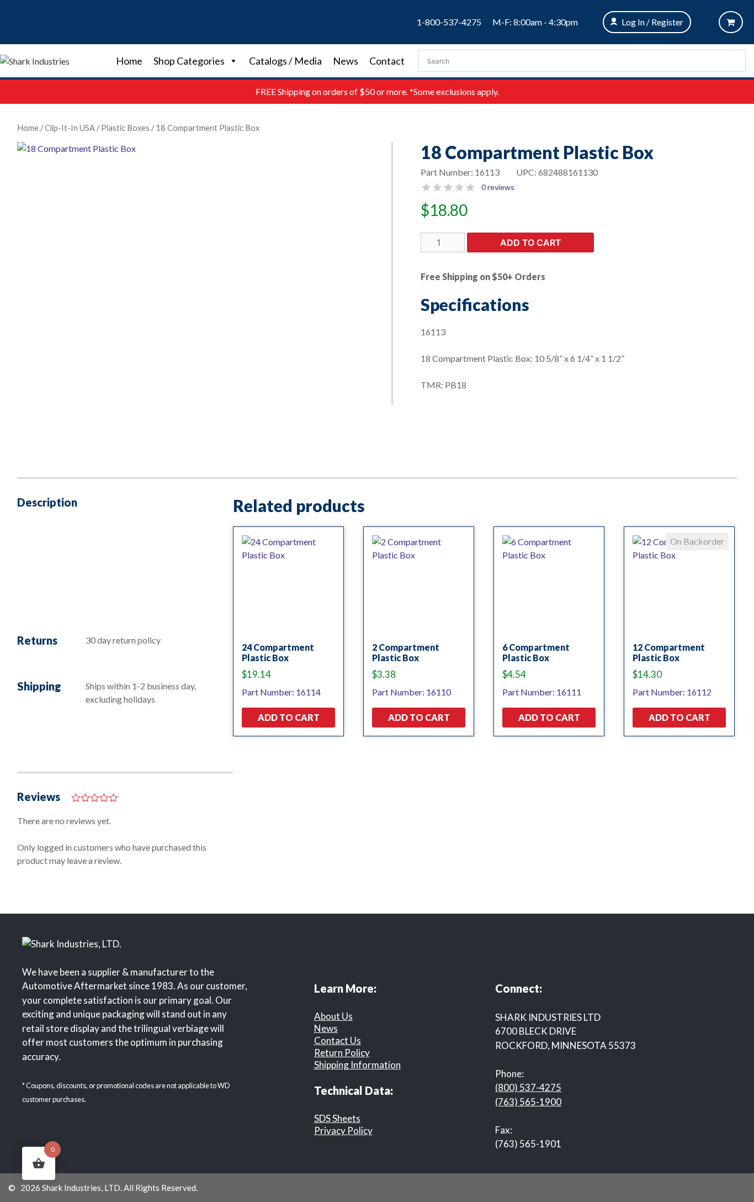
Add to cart (530, 242)
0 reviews (497, 187)
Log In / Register (652, 22)
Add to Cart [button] (289, 717)
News (345, 61)
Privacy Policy (343, 1130)
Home (129, 61)
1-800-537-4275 (449, 22)
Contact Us (337, 1040)
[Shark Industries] (35, 60)
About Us (333, 1016)
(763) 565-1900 (528, 1102)
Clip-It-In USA (70, 128)
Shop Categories (189, 61)
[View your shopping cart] (731, 22)
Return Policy (342, 1052)
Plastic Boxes (125, 128)
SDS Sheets (337, 1118)
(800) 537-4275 (528, 1087)
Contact (387, 61)
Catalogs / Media (285, 61)
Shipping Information (357, 1065)
